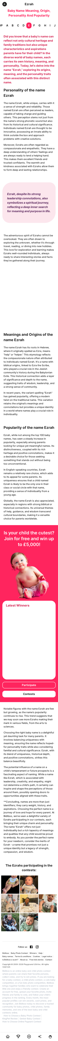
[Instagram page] (37, 947)
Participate (29, 685)
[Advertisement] (29, 295)
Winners (33, 953)
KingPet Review (10, 1018)
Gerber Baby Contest (30, 1018)
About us (24, 960)
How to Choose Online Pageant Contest (21, 1021)
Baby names (7, 956)
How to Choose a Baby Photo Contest (22, 1015)
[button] (4, 4)
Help (40, 953)
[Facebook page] (31, 947)
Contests (29, 694)
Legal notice (47, 956)
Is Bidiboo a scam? (10, 960)
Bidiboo (5, 953)
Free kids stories (36, 960)
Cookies (36, 956)
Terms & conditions (23, 956)
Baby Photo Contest (19, 953)
